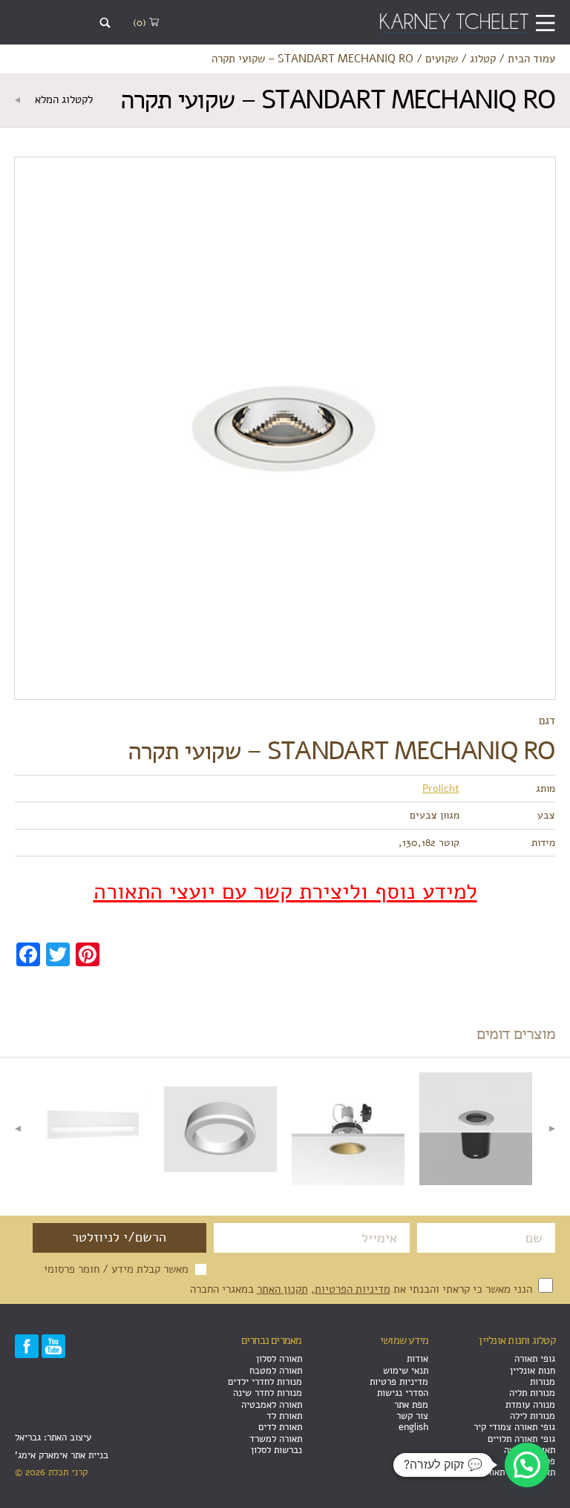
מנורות (542, 1381)
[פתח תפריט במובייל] (545, 22)
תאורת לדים (280, 1426)
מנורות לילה (532, 1415)
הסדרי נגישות (402, 1392)
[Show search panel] (105, 22)
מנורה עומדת (530, 1404)
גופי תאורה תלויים (521, 1438)
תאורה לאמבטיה (271, 1404)
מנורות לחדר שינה (267, 1392)
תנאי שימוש (405, 1370)
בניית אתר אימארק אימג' (61, 1455)
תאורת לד (284, 1415)
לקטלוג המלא (62, 99)
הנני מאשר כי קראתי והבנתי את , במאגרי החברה (362, 1288)
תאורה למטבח (275, 1370)
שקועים (441, 58)
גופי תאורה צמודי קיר (514, 1426)
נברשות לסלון (276, 1449)
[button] (527, 1465)
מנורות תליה (532, 1392)
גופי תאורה (534, 1358)
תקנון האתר (282, 1288)
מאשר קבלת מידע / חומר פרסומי (116, 1269)
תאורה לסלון (279, 1358)
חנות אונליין (532, 1370)
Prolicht (440, 788)
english (413, 1426)
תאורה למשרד (275, 1438)
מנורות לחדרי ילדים (265, 1381)
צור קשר (412, 1415)
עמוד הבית (531, 58)
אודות (417, 1358)
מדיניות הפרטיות (352, 1288)
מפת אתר (411, 1404)
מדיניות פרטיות (399, 1381)
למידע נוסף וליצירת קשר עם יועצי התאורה (285, 892)
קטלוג (483, 58)
